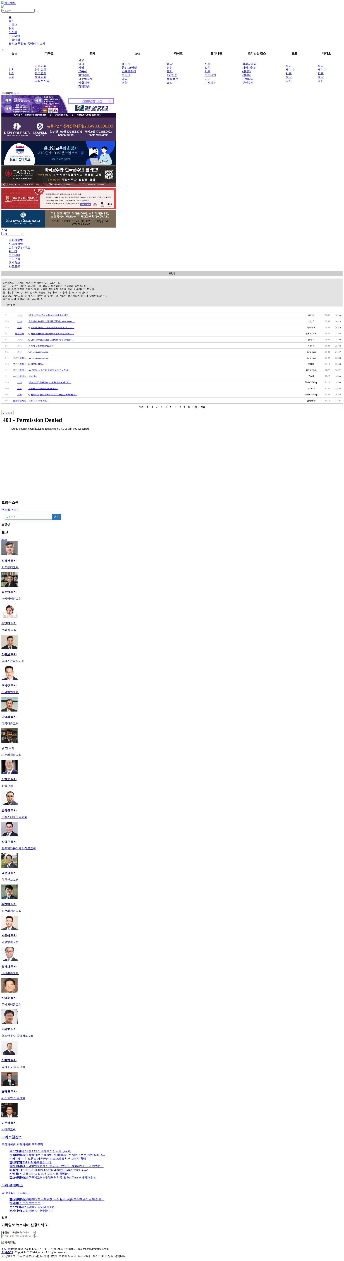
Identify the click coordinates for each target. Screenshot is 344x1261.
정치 (11, 69)
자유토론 (14, 266)
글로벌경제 (85, 78)
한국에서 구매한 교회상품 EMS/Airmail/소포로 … (51, 321)
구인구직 (248, 82)
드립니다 (248, 78)
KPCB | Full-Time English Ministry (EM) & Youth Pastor (48, 1169)
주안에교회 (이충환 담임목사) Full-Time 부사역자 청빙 (52, 1177)
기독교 (13, 24)
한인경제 (84, 75)
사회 (11, 73)
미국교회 (40, 65)
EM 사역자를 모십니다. (30, 1162)
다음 (194, 406)
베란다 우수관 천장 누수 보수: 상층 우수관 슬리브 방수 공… (56, 1199)
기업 (81, 67)
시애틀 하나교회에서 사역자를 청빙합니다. (41, 1173)
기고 (207, 78)
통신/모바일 (129, 67)
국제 (11, 77)
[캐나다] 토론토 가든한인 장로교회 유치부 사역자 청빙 (47, 1158)
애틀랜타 (19, 333)
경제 (11, 28)
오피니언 (14, 36)
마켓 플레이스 (12, 1185)
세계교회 (40, 77)
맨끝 (202, 406)
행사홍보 (14, 262)
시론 (207, 71)
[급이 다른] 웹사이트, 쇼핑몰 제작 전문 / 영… (49, 382)
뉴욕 (19, 327)
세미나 (290, 69)
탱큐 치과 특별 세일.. (38, 400)
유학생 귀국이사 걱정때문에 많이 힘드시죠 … (52, 327)
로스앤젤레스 (19, 358)
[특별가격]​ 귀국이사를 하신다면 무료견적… (49, 315)
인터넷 (126, 75)
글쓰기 (9, 413)
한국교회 (40, 73)
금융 (81, 60)
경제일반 (84, 86)
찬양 (289, 77)
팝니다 (246, 75)
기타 (19, 315)
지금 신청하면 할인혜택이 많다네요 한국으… (52, 333)
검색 (56, 516)
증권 (81, 63)
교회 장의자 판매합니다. (31, 1210)
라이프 (13, 32)
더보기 (41, 43)
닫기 (172, 273)
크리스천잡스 (11, 1137)
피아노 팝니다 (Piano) (32, 1206)
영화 (170, 67)
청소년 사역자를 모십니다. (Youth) (40, 1151)
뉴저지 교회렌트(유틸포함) (41, 346)
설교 (289, 65)
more (4, 539)
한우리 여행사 (37, 364)
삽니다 (246, 71)
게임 (125, 78)
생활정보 (172, 78)
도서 (170, 71)
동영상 (31, 43)
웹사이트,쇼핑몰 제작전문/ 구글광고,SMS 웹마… (54, 394)
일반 (289, 80)
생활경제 (84, 82)
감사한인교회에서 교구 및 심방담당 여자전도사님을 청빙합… (56, 1166)
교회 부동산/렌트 (19, 247)
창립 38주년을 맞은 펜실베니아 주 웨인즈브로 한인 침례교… (57, 1154)
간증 (289, 73)
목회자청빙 (249, 63)
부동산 (82, 71)
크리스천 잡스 (18, 43)
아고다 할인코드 (24, 1203)
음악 (170, 63)
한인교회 (40, 69)
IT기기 (126, 63)
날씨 (170, 82)
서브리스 (32, 376)
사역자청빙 (249, 67)
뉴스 (11, 20)
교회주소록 (42, 80)
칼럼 (207, 67)
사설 (207, 63)
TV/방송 (172, 75)
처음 (141, 406)
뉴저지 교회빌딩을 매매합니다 (43, 388)
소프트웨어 (129, 71)
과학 (125, 82)
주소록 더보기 (10, 509)
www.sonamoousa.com (38, 352)
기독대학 (14, 39)
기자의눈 (210, 82)
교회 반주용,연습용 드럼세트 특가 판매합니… (52, 339)
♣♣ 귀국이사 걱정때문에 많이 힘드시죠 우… (49, 370)
